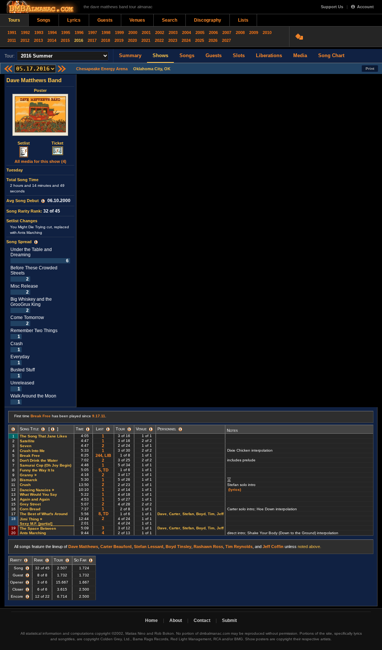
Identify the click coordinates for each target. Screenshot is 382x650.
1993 (38, 32)
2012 (25, 40)
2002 (159, 32)
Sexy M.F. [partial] (36, 523)
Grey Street (30, 504)
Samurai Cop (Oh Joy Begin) (45, 465)
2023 (172, 40)
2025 (199, 40)
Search (169, 20)
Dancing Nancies (35, 490)
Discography (207, 20)
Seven (25, 446)
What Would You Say (38, 494)
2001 (146, 32)
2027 (226, 40)
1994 (52, 32)
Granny (26, 475)
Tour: (9, 56)
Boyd (201, 514)
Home (151, 620)
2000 (132, 32)
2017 (92, 40)
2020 (132, 40)
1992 (25, 32)
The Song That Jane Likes (43, 436)
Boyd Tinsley (178, 546)
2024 (186, 40)
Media (300, 55)
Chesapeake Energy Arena (102, 68)
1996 (79, 32)
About (175, 620)
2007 (226, 32)
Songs (43, 20)
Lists (243, 20)
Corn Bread (30, 509)
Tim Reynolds (239, 546)
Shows (160, 55)
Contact (202, 620)
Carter (174, 514)
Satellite (27, 441)
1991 (11, 32)
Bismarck (28, 480)
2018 (105, 40)
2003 (173, 32)
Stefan (188, 514)
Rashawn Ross (208, 546)
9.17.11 (98, 416)
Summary (130, 55)
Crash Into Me (32, 451)
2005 (199, 32)
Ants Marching (33, 533)
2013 (38, 40)
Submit (229, 620)
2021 (145, 40)
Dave (162, 514)
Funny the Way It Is (37, 470)
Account (365, 6)
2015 (65, 40)
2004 (186, 32)
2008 (240, 32)
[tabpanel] (40, 240)
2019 (119, 40)
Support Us (332, 6)
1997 (92, 32)
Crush (25, 485)
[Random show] (300, 37)
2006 (213, 32)
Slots (239, 55)
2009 (253, 32)
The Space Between (38, 528)
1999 (119, 32)
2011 (11, 40)
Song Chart (331, 55)
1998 (105, 32)
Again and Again (35, 499)
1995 (65, 32)
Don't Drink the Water (39, 460)
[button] (43, 201)
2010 (267, 32)
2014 (51, 40)
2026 (213, 40)
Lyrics (74, 20)
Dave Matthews (83, 546)
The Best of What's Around (44, 514)
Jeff (220, 514)
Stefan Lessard (148, 546)
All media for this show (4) (40, 161)
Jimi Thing (29, 519)
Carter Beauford (116, 546)
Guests (105, 20)
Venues (137, 20)
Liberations (269, 55)
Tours (14, 20)
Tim (211, 514)
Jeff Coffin (273, 546)
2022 (159, 40)
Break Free (41, 416)
